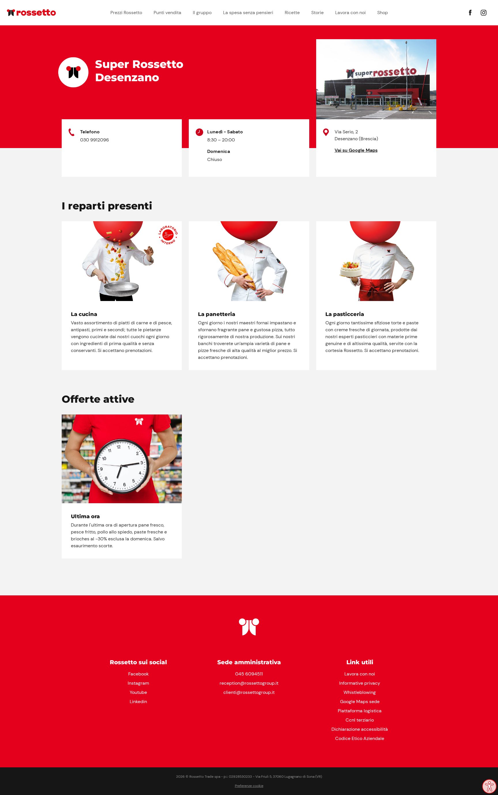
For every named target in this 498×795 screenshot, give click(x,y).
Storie (317, 13)
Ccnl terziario (360, 720)
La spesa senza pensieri (248, 13)
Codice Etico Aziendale (359, 738)
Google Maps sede (360, 702)
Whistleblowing (360, 692)
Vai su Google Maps (356, 150)
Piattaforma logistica (360, 711)
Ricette (292, 13)
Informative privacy (359, 683)
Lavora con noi (350, 13)
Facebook (138, 674)
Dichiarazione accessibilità (359, 729)
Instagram (138, 683)
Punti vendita (167, 13)
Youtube (138, 692)
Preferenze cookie (249, 785)
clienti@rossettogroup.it (249, 692)
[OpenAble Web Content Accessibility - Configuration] (489, 786)
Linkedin (138, 702)
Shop (382, 13)
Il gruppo (202, 13)
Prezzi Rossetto (126, 13)
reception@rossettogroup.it (249, 683)
